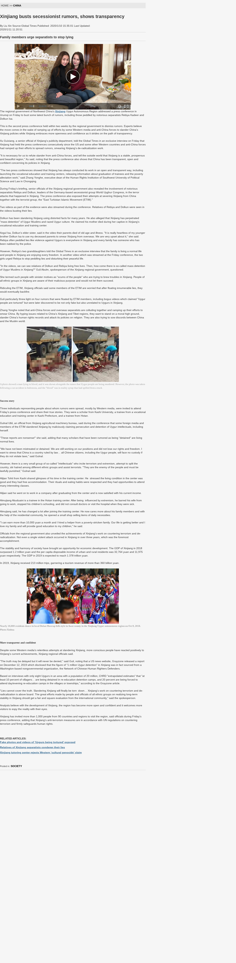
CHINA (17, 5)
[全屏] (126, 106)
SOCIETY (16, 766)
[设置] (119, 106)
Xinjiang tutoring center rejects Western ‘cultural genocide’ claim (41, 752)
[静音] (25, 109)
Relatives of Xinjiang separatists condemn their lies (32, 747)
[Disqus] (73, 819)
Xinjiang (60, 111)
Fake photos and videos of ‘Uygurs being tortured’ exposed (37, 742)
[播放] (18, 106)
